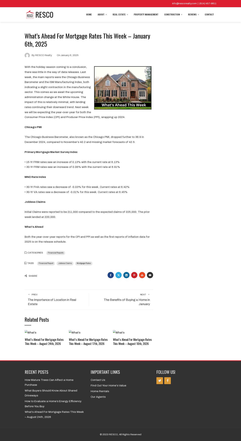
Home (89, 14)
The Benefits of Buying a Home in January (127, 299)
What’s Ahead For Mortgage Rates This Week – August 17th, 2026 (88, 341)
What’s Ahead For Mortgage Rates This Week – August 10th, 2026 (132, 341)
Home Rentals (100, 391)
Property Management (146, 14)
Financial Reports (55, 253)
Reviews (192, 14)
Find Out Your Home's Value (108, 385)
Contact (209, 14)
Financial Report (46, 263)
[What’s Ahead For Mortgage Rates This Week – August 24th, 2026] (30, 332)
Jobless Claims (65, 263)
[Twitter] (159, 380)
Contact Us (98, 379)
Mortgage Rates (84, 263)
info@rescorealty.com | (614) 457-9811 (194, 3)
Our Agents (98, 396)
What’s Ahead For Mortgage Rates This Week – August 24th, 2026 (44, 341)
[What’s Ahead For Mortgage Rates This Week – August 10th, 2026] (118, 332)
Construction (172, 14)
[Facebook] (167, 380)
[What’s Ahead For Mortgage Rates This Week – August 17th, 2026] (74, 332)
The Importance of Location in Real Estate (52, 299)
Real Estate (119, 14)
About (101, 14)
